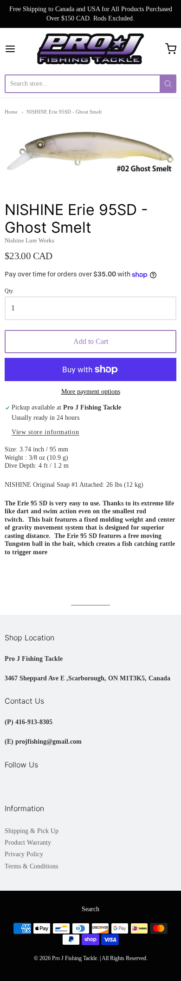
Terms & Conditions (31, 866)
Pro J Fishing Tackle (74, 958)
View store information (45, 432)
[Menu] (21, 48)
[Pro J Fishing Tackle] (90, 49)
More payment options (90, 391)
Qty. (9, 291)
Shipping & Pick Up (31, 830)
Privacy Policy (24, 854)
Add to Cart (90, 341)
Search (90, 909)
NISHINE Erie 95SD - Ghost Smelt (64, 111)
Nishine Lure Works (29, 240)
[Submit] (168, 83)
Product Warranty (28, 842)
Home (11, 111)
